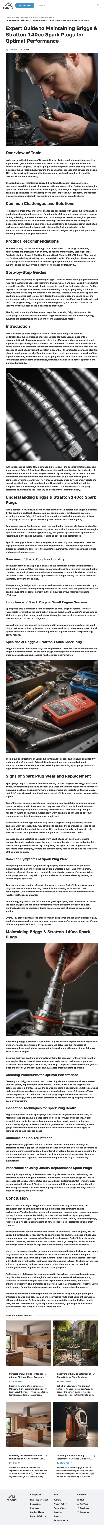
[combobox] (67, 5)
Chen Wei (13, 49)
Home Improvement (23, 17)
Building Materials (43, 17)
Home (8, 17)
